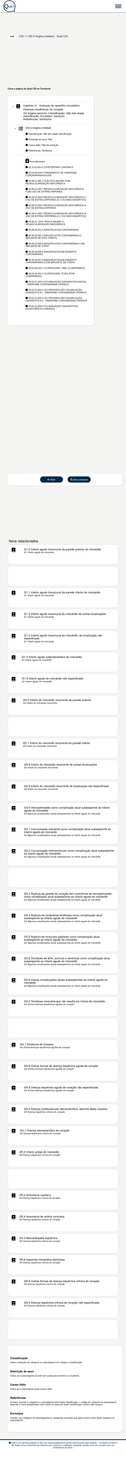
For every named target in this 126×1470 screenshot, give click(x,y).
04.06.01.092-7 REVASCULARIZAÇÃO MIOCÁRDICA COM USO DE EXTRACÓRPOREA (54, 190)
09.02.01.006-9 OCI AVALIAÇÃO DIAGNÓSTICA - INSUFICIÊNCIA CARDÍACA (52, 307)
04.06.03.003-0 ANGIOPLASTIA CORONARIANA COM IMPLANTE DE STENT (55, 245)
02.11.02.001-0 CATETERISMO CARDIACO (50, 167)
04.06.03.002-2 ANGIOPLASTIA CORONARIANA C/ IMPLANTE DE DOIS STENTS (53, 236)
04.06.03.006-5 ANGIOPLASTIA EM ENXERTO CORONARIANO (51, 253)
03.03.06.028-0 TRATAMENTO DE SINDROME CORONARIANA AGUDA (51, 174)
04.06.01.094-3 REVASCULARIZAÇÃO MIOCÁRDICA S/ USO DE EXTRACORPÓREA (56, 206)
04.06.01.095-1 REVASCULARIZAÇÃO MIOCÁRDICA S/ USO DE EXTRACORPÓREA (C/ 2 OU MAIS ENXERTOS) (56, 214)
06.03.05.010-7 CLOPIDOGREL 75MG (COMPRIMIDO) (56, 268)
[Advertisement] (63, 63)
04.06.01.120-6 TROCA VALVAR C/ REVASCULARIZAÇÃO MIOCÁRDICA (45, 223)
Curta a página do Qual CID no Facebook (29, 88)
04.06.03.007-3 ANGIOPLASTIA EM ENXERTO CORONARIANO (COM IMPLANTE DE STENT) (51, 261)
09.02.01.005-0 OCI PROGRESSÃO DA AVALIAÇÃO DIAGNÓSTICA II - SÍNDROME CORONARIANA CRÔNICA (56, 299)
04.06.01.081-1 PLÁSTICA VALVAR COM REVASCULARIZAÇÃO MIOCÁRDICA (48, 182)
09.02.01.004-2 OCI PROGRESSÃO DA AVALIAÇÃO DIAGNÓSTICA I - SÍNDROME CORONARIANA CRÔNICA (56, 291)
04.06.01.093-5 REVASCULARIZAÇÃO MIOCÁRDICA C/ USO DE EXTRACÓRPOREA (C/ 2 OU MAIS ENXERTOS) (56, 198)
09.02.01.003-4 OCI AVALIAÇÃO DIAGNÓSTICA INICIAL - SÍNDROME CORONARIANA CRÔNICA (56, 283)
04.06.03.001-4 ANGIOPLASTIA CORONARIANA (53, 229)
